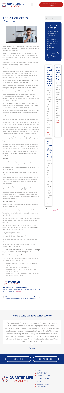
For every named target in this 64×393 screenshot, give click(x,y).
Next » (55, 210)
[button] (32, 4)
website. (18, 291)
